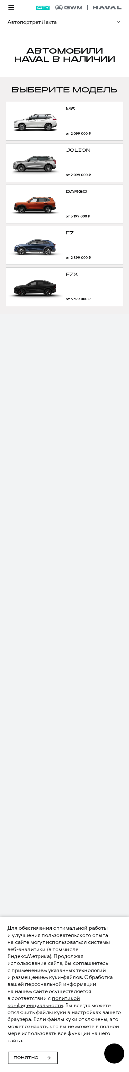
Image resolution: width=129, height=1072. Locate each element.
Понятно (26, 1057)
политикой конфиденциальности (44, 1001)
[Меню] (11, 7)
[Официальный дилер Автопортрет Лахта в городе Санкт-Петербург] (88, 7)
